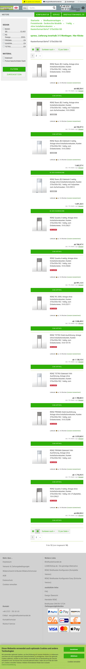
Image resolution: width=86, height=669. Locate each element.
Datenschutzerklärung (9, 665)
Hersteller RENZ (51, 600)
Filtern (14, 69)
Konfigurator (42, 15)
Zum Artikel (57, 96)
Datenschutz (8, 580)
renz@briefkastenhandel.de (53, 1)
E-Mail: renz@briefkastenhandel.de (16, 615)
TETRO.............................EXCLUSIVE (15, 47)
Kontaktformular (9, 620)
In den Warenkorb (57, 172)
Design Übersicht (51, 595)
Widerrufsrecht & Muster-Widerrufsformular (20, 571)
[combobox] (48, 49)
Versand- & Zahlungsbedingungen (16, 566)
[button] (33, 49)
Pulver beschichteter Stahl (15, 61)
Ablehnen (74, 656)
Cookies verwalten (74, 662)
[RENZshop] (9, 7)
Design (6, 25)
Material (7, 54)
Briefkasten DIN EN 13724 (55, 604)
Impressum (7, 562)
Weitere (5, 15)
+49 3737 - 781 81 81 (11, 611)
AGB (4, 576)
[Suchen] (54, 8)
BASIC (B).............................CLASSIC (15, 30)
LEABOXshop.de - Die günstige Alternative (61, 566)
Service (56, 15)
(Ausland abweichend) (74, 83)
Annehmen (74, 649)
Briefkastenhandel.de (73, 15)
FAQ (46, 591)
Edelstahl (8, 58)
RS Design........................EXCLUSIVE (15, 36)
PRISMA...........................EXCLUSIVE (15, 40)
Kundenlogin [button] (70, 1)
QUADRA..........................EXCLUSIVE (15, 43)
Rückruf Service (9, 624)
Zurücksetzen (14, 74)
